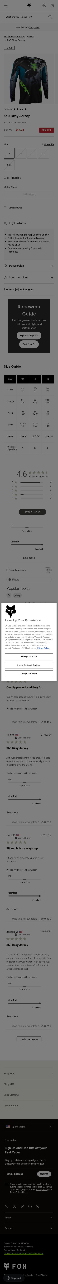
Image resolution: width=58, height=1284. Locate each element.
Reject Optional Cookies (28, 665)
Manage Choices (29, 657)
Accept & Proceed (28, 673)
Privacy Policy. (43, 648)
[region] (29, 642)
